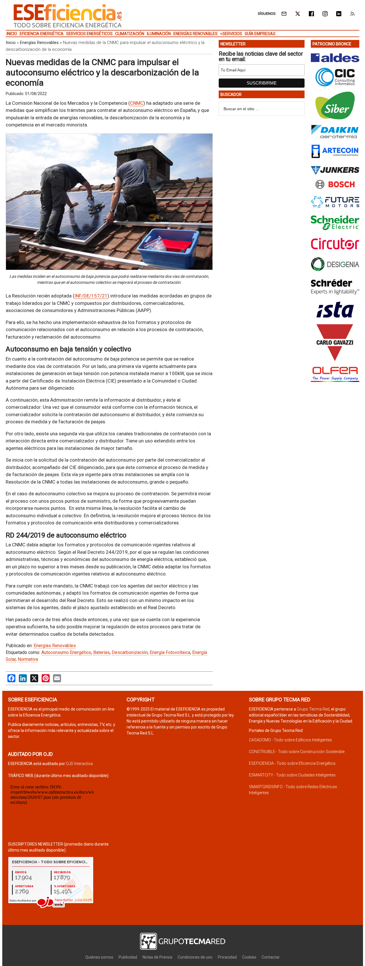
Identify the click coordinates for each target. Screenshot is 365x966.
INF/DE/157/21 (91, 296)
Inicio (11, 42)
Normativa (28, 659)
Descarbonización (130, 652)
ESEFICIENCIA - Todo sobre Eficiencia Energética (292, 763)
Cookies (249, 957)
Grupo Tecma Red (313, 709)
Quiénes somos (99, 957)
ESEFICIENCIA (67, 16)
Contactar (271, 957)
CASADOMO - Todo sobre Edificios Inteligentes (290, 740)
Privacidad (227, 957)
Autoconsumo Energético (66, 652)
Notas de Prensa (157, 957)
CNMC (136, 103)
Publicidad (128, 957)
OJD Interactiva (79, 763)
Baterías (101, 652)
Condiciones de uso (195, 957)
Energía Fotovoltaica (170, 652)
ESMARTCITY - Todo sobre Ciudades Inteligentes (292, 775)
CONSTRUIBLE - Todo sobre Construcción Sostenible (296, 751)
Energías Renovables (39, 42)
